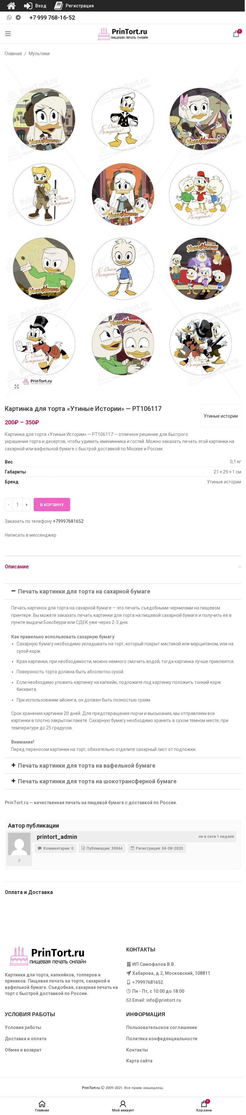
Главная (13, 53)
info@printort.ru (163, 1000)
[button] (123, 591)
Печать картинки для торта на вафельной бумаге (86, 765)
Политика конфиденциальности (161, 1038)
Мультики (39, 53)
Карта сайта (139, 1060)
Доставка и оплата (25, 1038)
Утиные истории (221, 416)
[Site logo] (123, 33)
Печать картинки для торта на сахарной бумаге (84, 591)
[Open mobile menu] (8, 33)
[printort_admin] (19, 844)
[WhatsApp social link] (9, 17)
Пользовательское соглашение (161, 1027)
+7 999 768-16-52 (52, 17)
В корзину (52, 504)
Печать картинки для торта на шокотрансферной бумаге (97, 781)
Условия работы (23, 1027)
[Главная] (11, 6)
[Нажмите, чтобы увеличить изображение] (17, 386)
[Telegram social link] (18, 17)
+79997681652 (68, 521)
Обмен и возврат (23, 1049)
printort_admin (57, 836)
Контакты (137, 1049)
